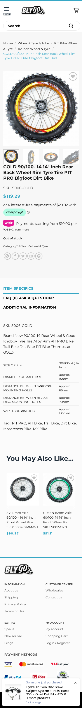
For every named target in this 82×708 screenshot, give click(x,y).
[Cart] (76, 10)
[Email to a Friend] (31, 256)
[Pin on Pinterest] (38, 256)
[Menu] (7, 10)
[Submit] (71, 26)
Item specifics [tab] (18, 288)
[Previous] (10, 108)
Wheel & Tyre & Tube (33, 43)
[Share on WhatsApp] (7, 256)
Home (8, 43)
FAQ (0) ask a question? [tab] (28, 298)
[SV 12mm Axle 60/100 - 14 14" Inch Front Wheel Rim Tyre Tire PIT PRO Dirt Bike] (23, 489)
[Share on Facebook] (15, 256)
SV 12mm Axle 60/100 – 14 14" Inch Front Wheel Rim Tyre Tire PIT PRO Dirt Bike (21, 518)
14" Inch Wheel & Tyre (34, 49)
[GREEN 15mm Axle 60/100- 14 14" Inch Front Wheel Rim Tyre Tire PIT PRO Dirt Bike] (59, 489)
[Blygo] (33, 10)
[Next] (72, 108)
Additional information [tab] (29, 307)
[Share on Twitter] (23, 256)
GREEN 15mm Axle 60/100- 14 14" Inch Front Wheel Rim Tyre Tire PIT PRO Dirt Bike (57, 518)
